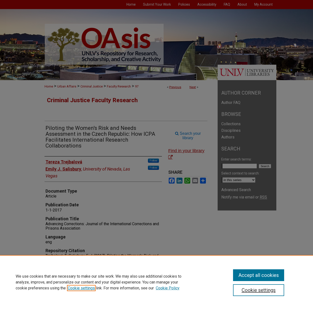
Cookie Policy (167, 288)
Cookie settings (81, 288)
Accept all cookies (258, 275)
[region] (156, 282)
